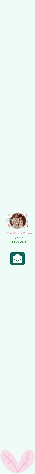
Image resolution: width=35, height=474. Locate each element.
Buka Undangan (24, 263)
